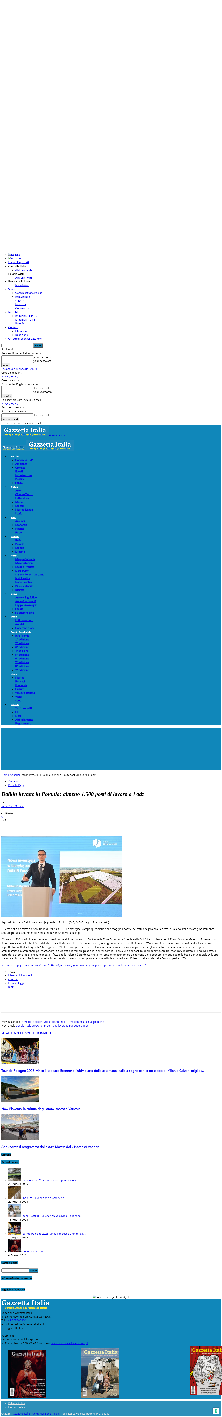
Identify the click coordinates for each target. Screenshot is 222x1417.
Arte (18, 490)
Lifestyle (20, 551)
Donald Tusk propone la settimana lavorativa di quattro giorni (52, 1026)
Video (14, 674)
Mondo (19, 547)
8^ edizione (22, 666)
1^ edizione (22, 639)
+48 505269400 (16, 1320)
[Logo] (13, 450)
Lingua (14, 593)
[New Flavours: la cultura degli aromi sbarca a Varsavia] (20, 1101)
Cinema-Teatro (24, 494)
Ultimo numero (24, 620)
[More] (70, 826)
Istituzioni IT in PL (26, 315)
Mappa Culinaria (25, 559)
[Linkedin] (57, 826)
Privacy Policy (9, 377)
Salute (19, 482)
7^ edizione (22, 662)
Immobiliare (22, 296)
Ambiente (21, 463)
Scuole (19, 608)
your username (42, 357)
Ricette (19, 589)
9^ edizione (22, 669)
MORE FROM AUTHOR (41, 1033)
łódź (11, 987)
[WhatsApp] (44, 826)
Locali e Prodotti (25, 566)
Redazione (21, 334)
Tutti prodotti (23, 708)
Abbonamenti (23, 269)
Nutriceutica (22, 578)
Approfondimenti (25, 601)
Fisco (18, 532)
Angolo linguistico (26, 597)
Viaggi (19, 696)
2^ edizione (22, 643)
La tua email (41, 388)
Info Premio (22, 635)
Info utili (13, 311)
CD (17, 711)
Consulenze (22, 308)
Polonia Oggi (16, 785)
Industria (20, 304)
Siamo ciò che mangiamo (29, 574)
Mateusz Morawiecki (20, 975)
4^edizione (21, 650)
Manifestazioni (24, 563)
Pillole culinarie (24, 585)
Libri (18, 715)
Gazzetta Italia (21, 1414)
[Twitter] (19, 826)
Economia (21, 524)
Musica (19, 677)
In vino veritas (23, 582)
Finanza (19, 528)
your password (42, 361)
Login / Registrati (18, 262)
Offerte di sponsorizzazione (25, 338)
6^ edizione (22, 658)
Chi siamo (21, 331)
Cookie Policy (16, 1406)
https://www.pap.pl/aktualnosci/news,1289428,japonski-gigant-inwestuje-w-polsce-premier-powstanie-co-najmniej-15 (74, 965)
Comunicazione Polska (28, 292)
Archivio (20, 624)
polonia (13, 979)
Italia (18, 540)
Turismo (15, 536)
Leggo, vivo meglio (26, 605)
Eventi (19, 471)
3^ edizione (22, 647)
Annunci (20, 521)
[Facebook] (7, 826)
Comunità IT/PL (24, 459)
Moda (19, 501)
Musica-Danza (24, 509)
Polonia (19, 323)
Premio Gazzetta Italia (21, 632)
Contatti (13, 327)
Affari (13, 517)
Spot (18, 700)
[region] (111, 749)
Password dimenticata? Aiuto (19, 369)
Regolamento (23, 723)
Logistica (20, 300)
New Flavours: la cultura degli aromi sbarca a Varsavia (40, 1109)
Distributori (22, 570)
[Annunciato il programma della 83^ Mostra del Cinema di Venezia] (20, 1139)
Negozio (15, 704)
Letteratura (22, 498)
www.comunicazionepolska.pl (69, 1343)
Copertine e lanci (25, 627)
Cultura (14, 487)
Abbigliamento (24, 719)
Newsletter (22, 285)
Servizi (12, 289)
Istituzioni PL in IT (26, 319)
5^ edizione (22, 654)
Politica (19, 479)
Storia (18, 513)
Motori (19, 505)
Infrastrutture (23, 475)
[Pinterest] (32, 826)
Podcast (20, 681)
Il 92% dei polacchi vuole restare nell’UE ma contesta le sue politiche (62, 1022)
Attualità (15, 456)
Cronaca (20, 467)
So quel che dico (24, 612)
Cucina (14, 555)
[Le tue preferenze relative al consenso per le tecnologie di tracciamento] (216, 1411)
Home (5, 775)
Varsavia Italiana (25, 692)
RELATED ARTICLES (14, 1033)
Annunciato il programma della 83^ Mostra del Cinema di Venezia (50, 1147)
